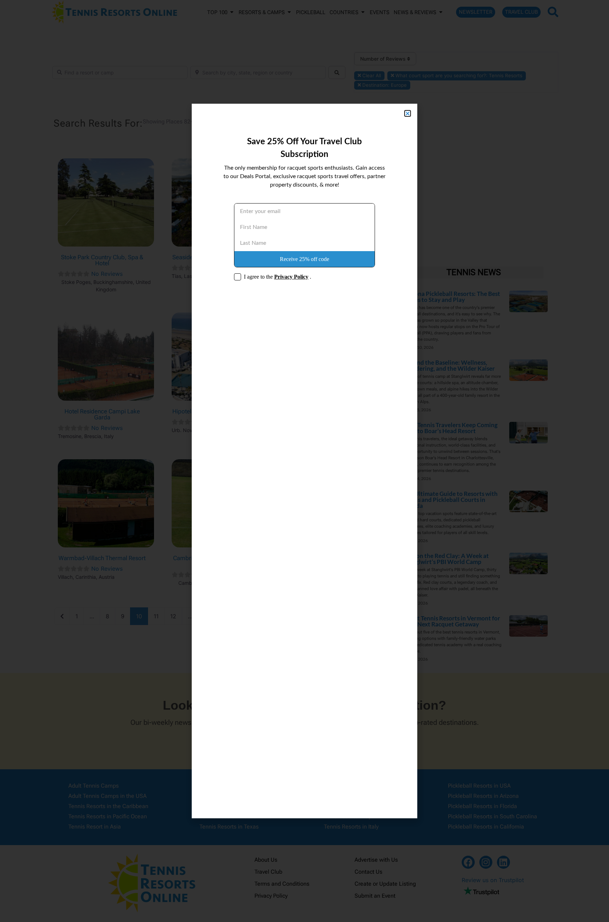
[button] (407, 113)
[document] (304, 461)
